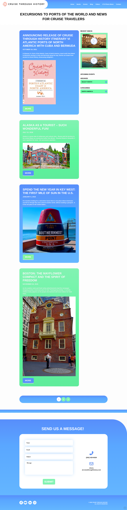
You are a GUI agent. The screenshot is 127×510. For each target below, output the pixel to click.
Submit (49, 481)
